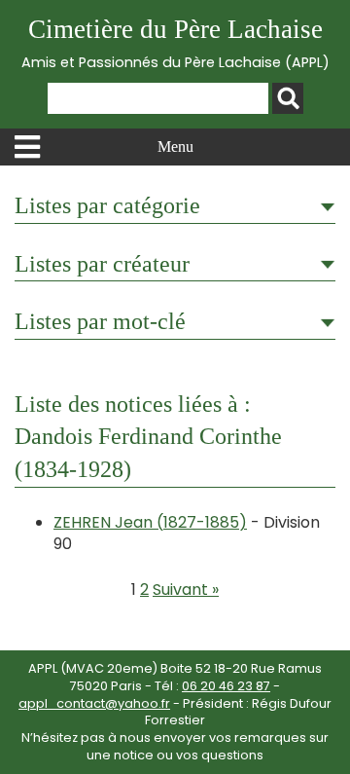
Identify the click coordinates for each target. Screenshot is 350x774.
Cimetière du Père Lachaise (175, 43)
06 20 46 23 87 (226, 686)
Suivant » (186, 589)
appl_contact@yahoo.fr (94, 703)
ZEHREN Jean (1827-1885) (150, 522)
